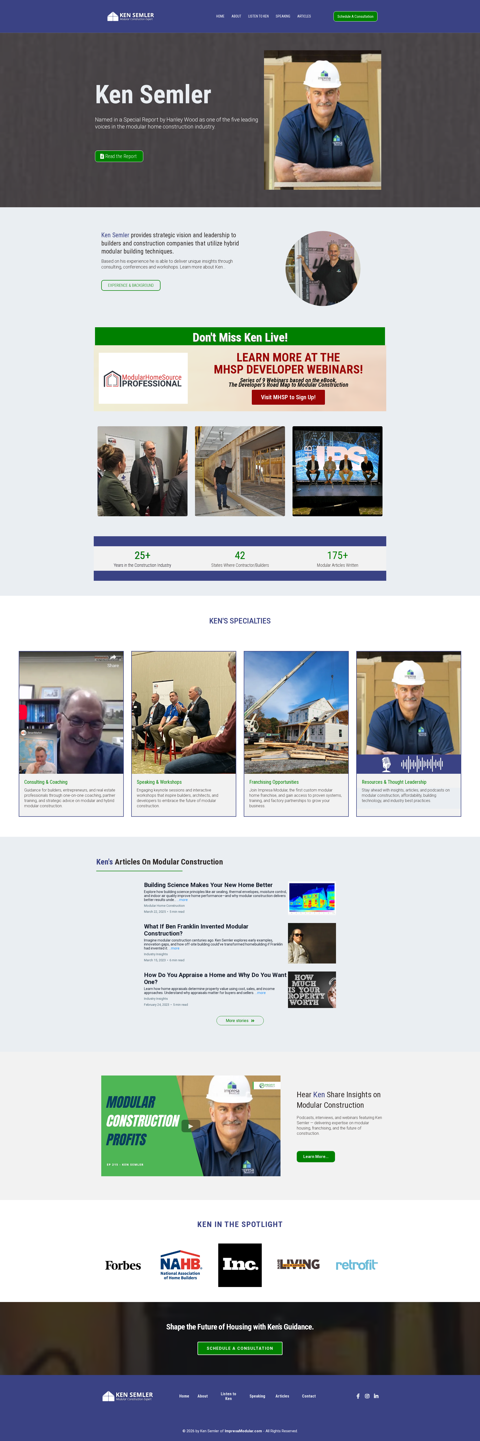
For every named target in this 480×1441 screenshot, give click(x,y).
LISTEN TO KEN (258, 16)
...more (182, 900)
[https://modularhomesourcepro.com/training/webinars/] (143, 378)
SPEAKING (283, 16)
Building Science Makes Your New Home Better (208, 885)
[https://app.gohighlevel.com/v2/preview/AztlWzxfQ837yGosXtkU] (134, 1396)
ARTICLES (304, 16)
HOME (220, 16)
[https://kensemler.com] (130, 16)
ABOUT (236, 16)
